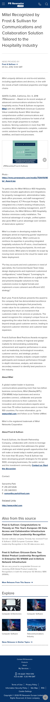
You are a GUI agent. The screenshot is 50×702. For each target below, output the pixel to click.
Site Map (34, 688)
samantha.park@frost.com (17, 493)
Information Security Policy (16, 688)
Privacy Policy (31, 684)
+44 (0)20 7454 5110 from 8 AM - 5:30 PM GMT (24, 675)
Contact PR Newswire (24, 659)
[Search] (46, 4)
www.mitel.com (9, 413)
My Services (24, 668)
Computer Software (35, 613)
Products (24, 662)
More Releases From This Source (16, 582)
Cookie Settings (25, 691)
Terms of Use (17, 684)
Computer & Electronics (11, 613)
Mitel (4, 108)
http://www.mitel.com (12, 505)
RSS (42, 688)
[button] (25, 152)
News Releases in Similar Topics (16, 642)
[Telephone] (39, 4)
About (25, 665)
